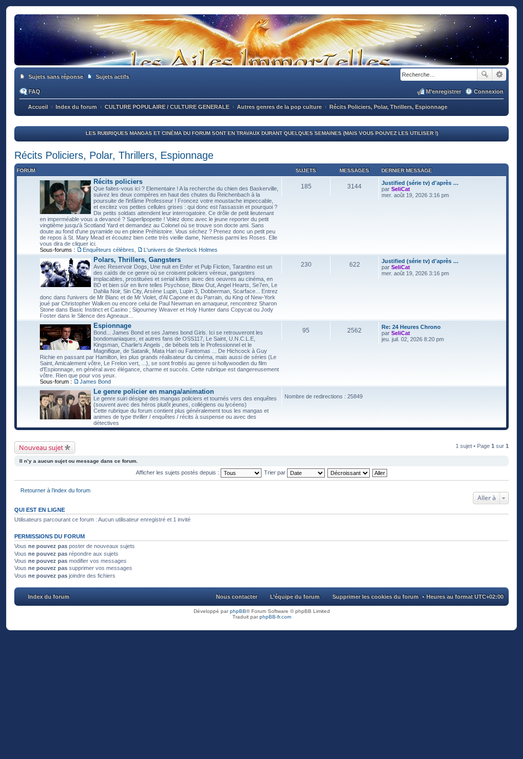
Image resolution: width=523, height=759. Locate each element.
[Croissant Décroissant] (349, 472)
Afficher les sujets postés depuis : (178, 472)
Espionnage (112, 325)
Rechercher (484, 74)
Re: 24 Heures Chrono (411, 327)
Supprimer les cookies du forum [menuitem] (375, 597)
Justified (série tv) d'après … (420, 183)
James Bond (95, 381)
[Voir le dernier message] (414, 189)
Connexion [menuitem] (489, 91)
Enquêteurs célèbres (108, 250)
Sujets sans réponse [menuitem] (56, 77)
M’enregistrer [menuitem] (443, 91)
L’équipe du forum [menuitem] (295, 597)
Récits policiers (117, 181)
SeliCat (400, 189)
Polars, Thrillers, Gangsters (137, 260)
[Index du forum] (261, 55)
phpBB (238, 611)
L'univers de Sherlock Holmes (181, 250)
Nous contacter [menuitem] (236, 597)
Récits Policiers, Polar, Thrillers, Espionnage (113, 155)
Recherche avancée (499, 74)
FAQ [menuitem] (34, 91)
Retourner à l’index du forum (55, 490)
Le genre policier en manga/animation (153, 391)
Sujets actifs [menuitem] (112, 77)
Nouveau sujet (41, 447)
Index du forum (48, 597)
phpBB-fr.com (275, 617)
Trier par (275, 472)
